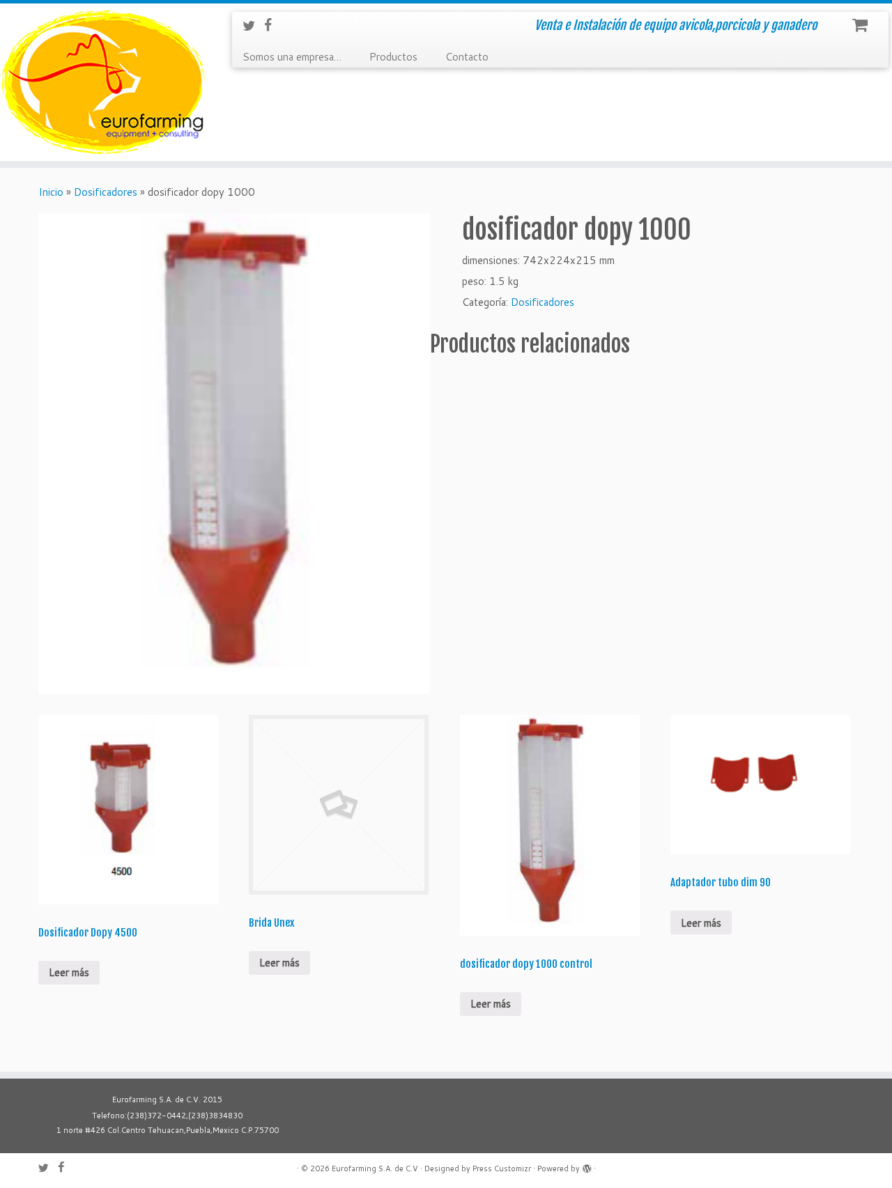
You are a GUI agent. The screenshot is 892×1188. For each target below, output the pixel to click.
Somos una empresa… (292, 56)
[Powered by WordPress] (587, 1166)
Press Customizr (501, 1168)
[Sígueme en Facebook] (272, 24)
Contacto (467, 56)
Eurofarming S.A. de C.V (375, 1168)
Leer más (69, 972)
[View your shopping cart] (861, 21)
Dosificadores (105, 192)
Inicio (50, 192)
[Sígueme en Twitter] (253, 25)
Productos (393, 56)
